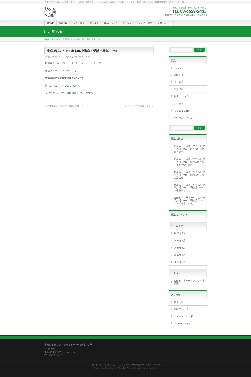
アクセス (178, 103)
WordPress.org (182, 323)
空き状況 (178, 89)
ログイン (178, 302)
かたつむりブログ (183, 117)
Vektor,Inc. (141, 368)
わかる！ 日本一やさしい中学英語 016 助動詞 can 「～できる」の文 (190, 200)
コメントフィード (183, 316)
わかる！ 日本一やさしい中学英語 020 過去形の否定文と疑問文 (189, 149)
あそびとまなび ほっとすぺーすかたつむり (121, 365)
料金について (181, 96)
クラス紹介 (180, 82)
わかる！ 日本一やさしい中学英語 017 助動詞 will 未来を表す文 (189, 187)
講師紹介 (178, 75)
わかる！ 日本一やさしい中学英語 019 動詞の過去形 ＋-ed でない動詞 (190, 161)
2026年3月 (179, 262)
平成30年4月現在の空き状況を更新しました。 (66, 106)
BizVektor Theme (126, 368)
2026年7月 (179, 233)
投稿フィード (181, 309)
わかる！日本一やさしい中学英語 (189, 282)
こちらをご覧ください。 (68, 85)
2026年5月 (179, 247)
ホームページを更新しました (139, 106)
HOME (177, 67)
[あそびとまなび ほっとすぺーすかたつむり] (50, 13)
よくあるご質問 (182, 110)
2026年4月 (179, 254)
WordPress (110, 368)
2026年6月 (179, 240)
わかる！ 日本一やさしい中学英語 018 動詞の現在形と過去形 (189, 174)
